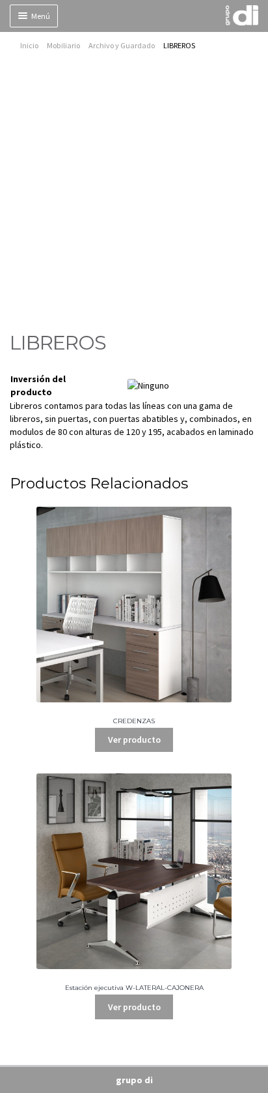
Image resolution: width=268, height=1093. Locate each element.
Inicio (29, 45)
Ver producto (134, 739)
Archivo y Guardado (121, 45)
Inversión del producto (38, 385)
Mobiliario (63, 45)
